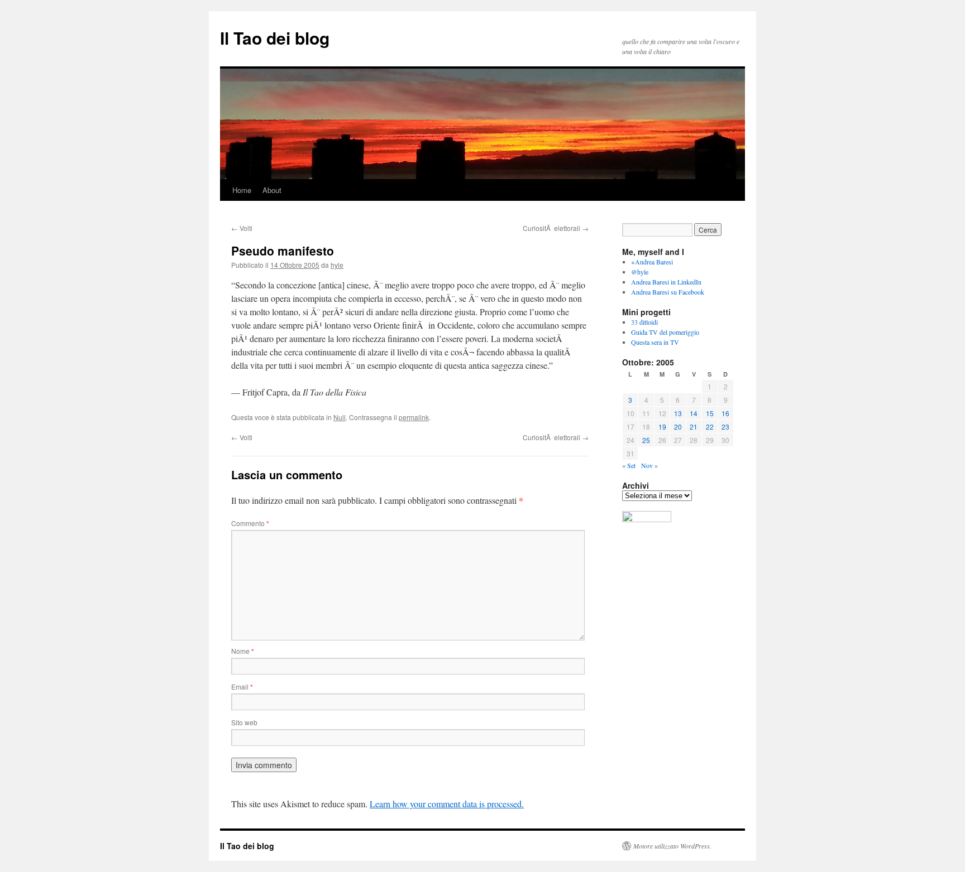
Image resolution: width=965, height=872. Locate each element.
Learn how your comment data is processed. (447, 804)
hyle (337, 264)
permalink (414, 417)
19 (662, 426)
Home (241, 190)
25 (646, 440)
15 (710, 413)
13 (678, 413)
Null (339, 417)
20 (678, 426)
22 (710, 426)
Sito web (244, 722)
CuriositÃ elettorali (556, 228)
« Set (629, 465)
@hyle (639, 271)
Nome (242, 651)
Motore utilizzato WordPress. (672, 845)
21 (694, 426)
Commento (250, 523)
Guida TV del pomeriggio (665, 331)
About (271, 190)
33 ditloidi (644, 321)
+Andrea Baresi (652, 261)
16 (725, 413)
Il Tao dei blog (274, 38)
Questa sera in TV (655, 342)
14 (694, 413)
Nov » (649, 465)
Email (242, 686)
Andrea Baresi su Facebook (667, 291)
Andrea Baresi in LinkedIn (666, 281)
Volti (241, 228)
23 (725, 426)
